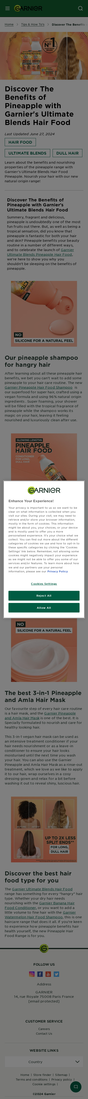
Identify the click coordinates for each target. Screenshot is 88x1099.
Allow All (44, 607)
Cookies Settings (44, 583)
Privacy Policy (57, 571)
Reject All (44, 595)
